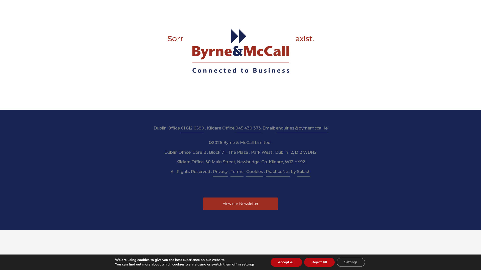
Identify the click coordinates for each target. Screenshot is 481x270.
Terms (237, 171)
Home (155, 8)
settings (248, 264)
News (291, 8)
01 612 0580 (192, 128)
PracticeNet (278, 171)
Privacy (220, 171)
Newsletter (249, 8)
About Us (177, 8)
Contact (323, 8)
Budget (272, 8)
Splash (303, 171)
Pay (306, 8)
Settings (350, 262)
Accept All (286, 262)
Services (199, 8)
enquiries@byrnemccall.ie (302, 128)
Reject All (319, 262)
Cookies (254, 171)
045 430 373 (248, 128)
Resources (223, 8)
